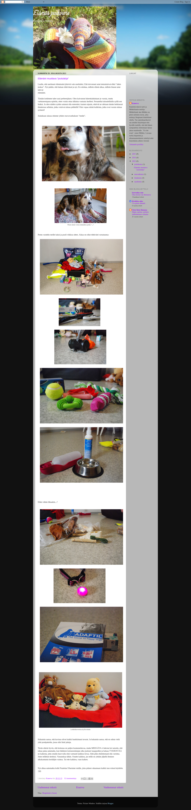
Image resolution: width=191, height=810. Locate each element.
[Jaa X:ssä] (87, 778)
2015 (134, 154)
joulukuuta (138, 164)
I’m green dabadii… (139, 203)
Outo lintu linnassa (139, 210)
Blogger (110, 803)
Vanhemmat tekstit (113, 787)
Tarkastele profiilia (136, 144)
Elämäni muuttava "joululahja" (53, 78)
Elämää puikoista (51, 13)
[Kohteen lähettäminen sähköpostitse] (82, 778)
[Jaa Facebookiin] (89, 778)
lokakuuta (138, 178)
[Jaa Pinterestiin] (92, 778)
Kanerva (135, 103)
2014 (134, 157)
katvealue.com (137, 193)
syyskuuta (138, 182)
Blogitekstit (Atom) (49, 793)
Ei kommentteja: (70, 778)
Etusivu (80, 787)
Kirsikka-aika (137, 201)
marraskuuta (139, 174)
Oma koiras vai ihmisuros (141, 195)
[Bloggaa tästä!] (84, 778)
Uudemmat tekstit (47, 787)
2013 (134, 161)
